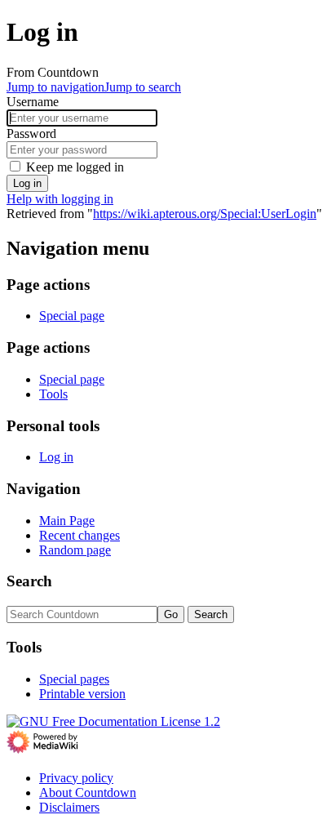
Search (29, 581)
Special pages (74, 679)
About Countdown (87, 792)
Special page (71, 316)
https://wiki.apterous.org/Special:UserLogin (204, 213)
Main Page (67, 521)
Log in (27, 183)
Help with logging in (60, 199)
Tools (53, 394)
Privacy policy (76, 778)
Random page (75, 550)
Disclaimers (69, 807)
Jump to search (142, 87)
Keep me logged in (75, 167)
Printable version (82, 694)
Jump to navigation (55, 87)
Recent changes (79, 535)
